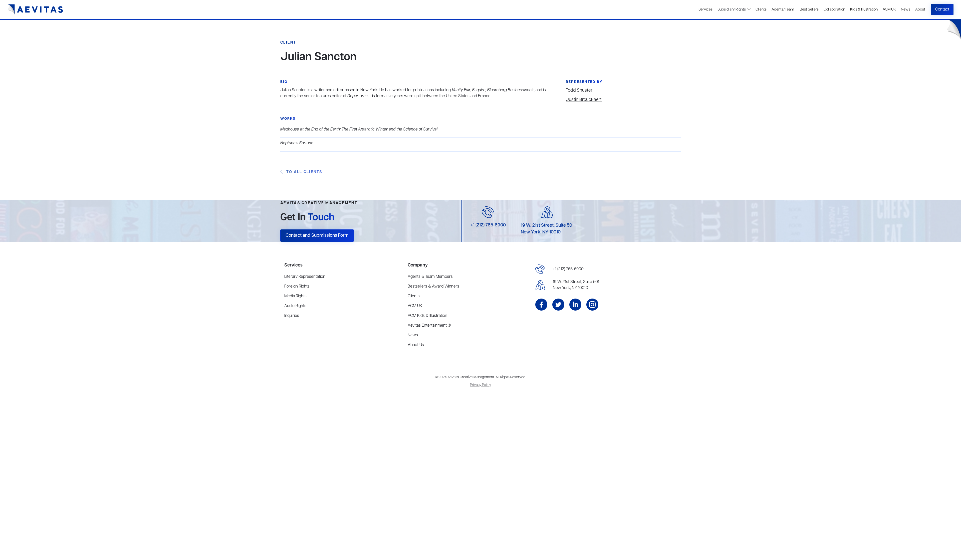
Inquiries (291, 316)
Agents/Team (783, 9)
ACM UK (889, 9)
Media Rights (295, 296)
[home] (35, 9)
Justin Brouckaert (584, 100)
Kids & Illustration (864, 9)
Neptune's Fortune (296, 143)
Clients (761, 9)
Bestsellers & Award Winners (433, 286)
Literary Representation (304, 277)
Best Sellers (809, 9)
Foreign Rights (297, 286)
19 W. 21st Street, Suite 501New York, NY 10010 (576, 285)
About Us (416, 345)
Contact (942, 9)
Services (705, 9)
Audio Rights (295, 306)
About (920, 9)
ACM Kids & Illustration (427, 316)
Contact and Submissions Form (317, 235)
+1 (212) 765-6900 (488, 225)
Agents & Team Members (430, 277)
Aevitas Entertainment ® (429, 325)
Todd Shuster (579, 90)
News (905, 9)
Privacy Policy (480, 385)
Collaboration (834, 9)
